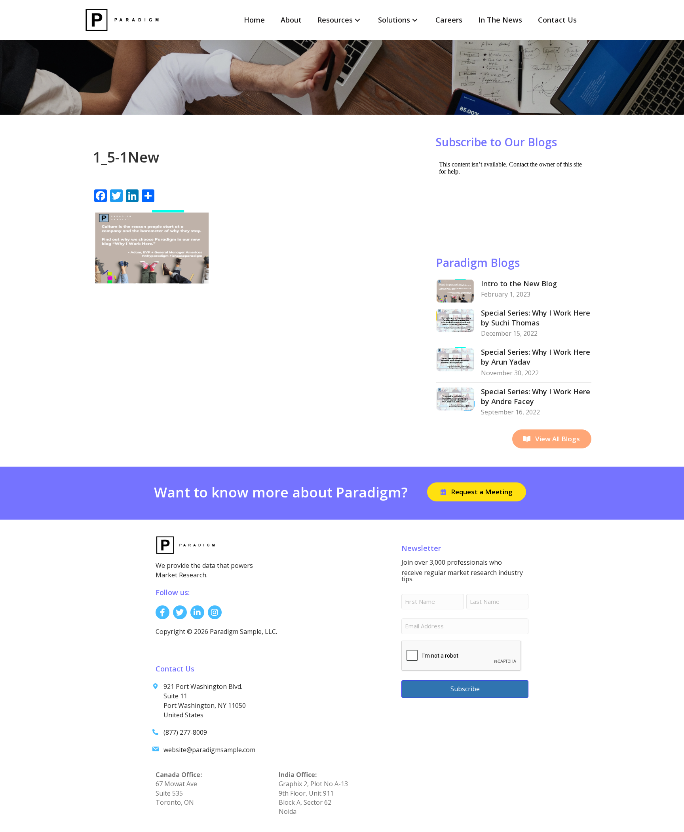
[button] (357, 20)
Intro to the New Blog (519, 283)
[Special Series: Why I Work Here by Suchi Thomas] (455, 319)
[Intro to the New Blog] (455, 290)
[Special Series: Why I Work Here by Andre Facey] (455, 398)
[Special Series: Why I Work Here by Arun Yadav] (455, 359)
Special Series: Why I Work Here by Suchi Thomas (535, 317)
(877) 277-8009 (185, 732)
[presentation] (461, 656)
